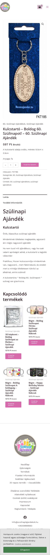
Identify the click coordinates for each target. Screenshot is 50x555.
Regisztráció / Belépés (25, 509)
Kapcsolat (25, 505)
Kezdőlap (25, 464)
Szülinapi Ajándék (35, 124)
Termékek (25, 472)
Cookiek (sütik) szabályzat (25, 498)
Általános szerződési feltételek (25, 491)
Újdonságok (25, 468)
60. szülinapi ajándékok (20, 182)
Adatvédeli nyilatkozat (25, 494)
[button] (42, 24)
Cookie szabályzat (23, 544)
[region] (25, 542)
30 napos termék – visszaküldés (25, 482)
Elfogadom (25, 550)
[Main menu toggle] (47, 7)
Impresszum (25, 501)
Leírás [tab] (6, 197)
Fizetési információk (25, 475)
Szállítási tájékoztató (25, 479)
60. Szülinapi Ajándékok (14, 124)
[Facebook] (25, 517)
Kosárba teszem (30, 165)
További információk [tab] (12, 203)
